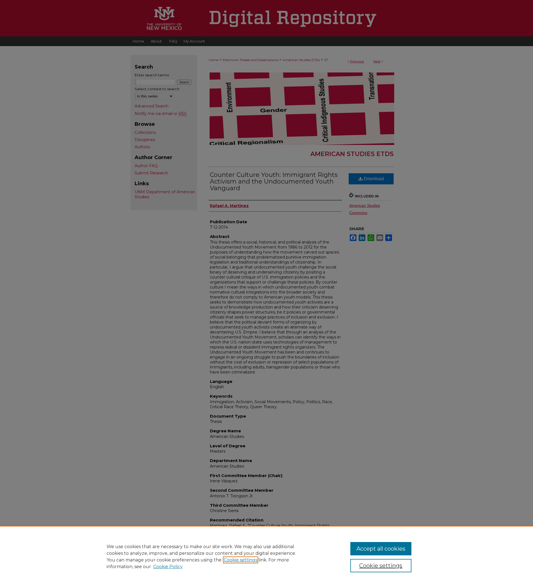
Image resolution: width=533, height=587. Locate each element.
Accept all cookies (380, 548)
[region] (266, 556)
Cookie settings (240, 560)
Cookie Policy (168, 566)
